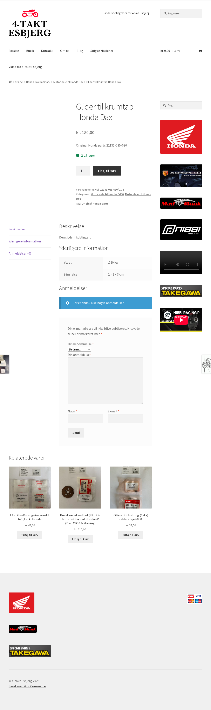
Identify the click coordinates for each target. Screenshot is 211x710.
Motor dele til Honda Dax (68, 82)
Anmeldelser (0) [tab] (20, 253)
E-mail (113, 411)
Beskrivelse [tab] (17, 229)
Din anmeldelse (80, 355)
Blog (79, 51)
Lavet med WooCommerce (27, 686)
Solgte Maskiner (101, 51)
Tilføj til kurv (106, 171)
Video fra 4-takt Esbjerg (25, 67)
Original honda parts (95, 203)
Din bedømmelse (81, 344)
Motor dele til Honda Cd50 (107, 194)
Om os (64, 51)
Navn (72, 411)
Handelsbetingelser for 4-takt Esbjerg (126, 13)
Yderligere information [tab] (25, 241)
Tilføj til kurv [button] (29, 535)
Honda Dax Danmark (38, 82)
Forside (14, 51)
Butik (30, 51)
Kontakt (47, 51)
